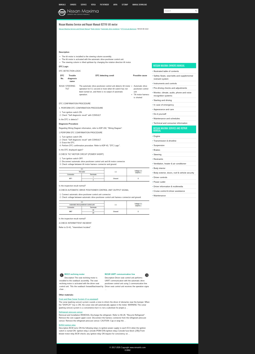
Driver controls (160, 177)
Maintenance (160, 195)
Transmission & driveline (165, 141)
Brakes (157, 150)
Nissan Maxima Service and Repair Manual (74, 29)
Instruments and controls (165, 83)
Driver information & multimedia (168, 186)
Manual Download (140, 4)
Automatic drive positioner (110, 29)
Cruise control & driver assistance (169, 191)
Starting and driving (163, 100)
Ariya (115, 4)
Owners (73, 4)
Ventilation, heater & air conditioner (170, 163)
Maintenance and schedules (167, 118)
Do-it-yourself (160, 114)
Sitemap (125, 4)
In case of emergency (164, 105)
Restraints (158, 159)
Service (84, 4)
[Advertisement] (104, 40)
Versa (93, 4)
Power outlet (159, 182)
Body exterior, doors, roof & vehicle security (174, 173)
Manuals (62, 4)
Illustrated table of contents (166, 71)
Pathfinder (104, 4)
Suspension (159, 145)
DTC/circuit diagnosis (128, 29)
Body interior (95, 29)
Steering (157, 154)
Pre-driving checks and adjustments (170, 88)
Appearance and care (164, 109)
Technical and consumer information (170, 123)
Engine (157, 136)
